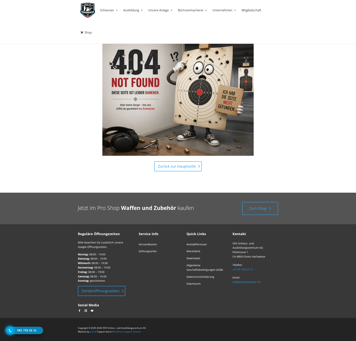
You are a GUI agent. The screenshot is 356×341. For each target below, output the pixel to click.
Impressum (194, 283)
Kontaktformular (197, 244)
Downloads (193, 258)
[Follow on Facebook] (79, 310)
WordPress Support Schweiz (126, 331)
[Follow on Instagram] (85, 310)
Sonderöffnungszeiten (100, 290)
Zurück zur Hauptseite (177, 166)
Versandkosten (148, 244)
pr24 (92, 331)
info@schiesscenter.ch (247, 282)
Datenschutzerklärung (200, 277)
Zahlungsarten (148, 251)
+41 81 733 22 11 (243, 269)
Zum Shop (258, 208)
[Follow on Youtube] (92, 310)
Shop (88, 32)
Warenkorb (193, 251)
